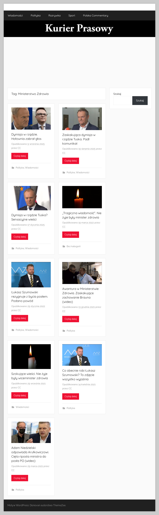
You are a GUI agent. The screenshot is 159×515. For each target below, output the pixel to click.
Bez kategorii (73, 246)
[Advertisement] (79, 62)
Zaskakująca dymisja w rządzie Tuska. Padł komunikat (78, 139)
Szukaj (117, 93)
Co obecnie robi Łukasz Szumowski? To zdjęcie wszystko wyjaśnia (78, 375)
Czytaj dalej (20, 156)
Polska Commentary (95, 15)
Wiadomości (15, 15)
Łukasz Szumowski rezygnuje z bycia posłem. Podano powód (29, 296)
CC (19, 148)
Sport (71, 15)
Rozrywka (54, 15)
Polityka (36, 15)
